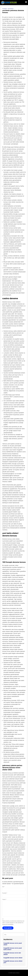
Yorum (4, 899)
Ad (3, 886)
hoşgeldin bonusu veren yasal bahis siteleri (13, 948)
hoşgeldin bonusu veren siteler (13, 957)
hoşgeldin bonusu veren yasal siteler (13, 943)
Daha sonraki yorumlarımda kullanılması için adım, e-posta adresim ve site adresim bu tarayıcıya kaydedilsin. (13, 922)
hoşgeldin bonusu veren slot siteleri (12, 953)
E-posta (4, 893)
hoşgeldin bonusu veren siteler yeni (13, 961)
